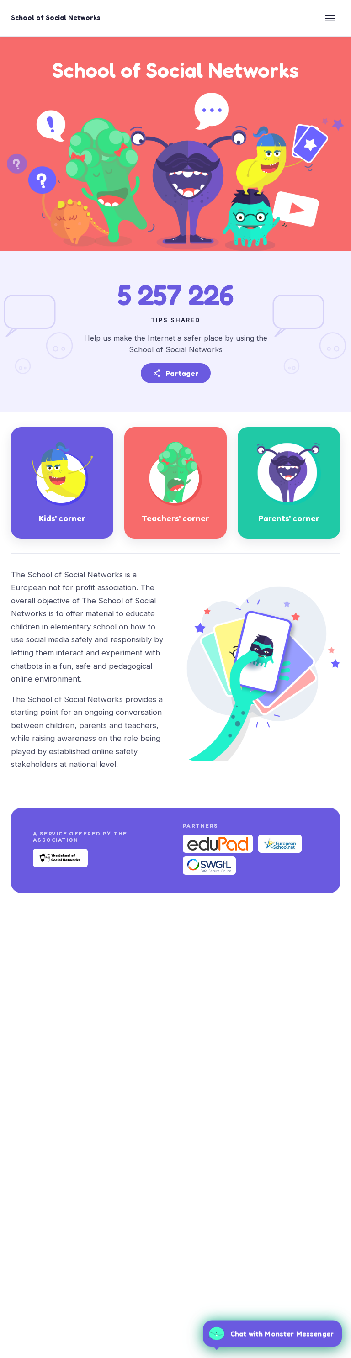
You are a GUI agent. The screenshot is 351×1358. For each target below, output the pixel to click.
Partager (176, 373)
